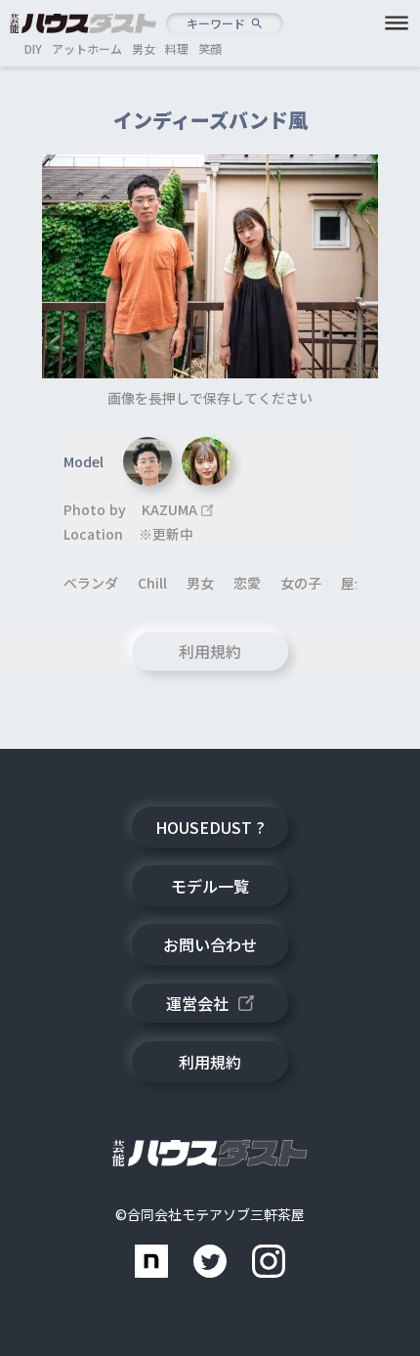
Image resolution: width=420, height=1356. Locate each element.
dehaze (396, 23)
